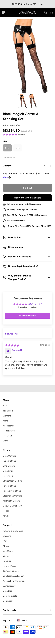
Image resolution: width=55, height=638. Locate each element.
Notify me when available (27, 197)
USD (23, 620)
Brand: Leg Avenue (11, 125)
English (6, 620)
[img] (12, 345)
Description (14, 237)
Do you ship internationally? (23, 266)
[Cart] (51, 12)
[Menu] (3, 12)
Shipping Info (15, 247)
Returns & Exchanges (19, 256)
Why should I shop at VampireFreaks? (19, 277)
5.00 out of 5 (35, 304)
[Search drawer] (46, 12)
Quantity (7, 166)
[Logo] (27, 12)
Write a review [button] (27, 315)
